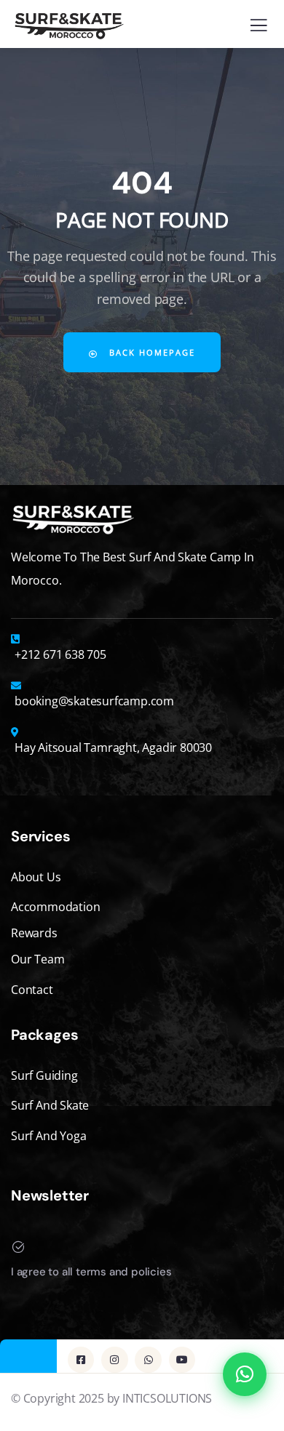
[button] (245, 1374)
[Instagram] (114, 1360)
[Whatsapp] (148, 1360)
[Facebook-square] (81, 1360)
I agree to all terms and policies (91, 1271)
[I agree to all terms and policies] (18, 1247)
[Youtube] (182, 1360)
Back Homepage (150, 352)
